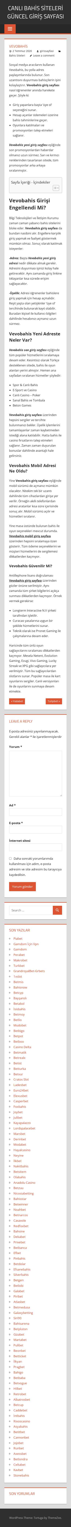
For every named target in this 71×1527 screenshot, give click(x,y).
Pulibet (18, 1345)
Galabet (18, 1291)
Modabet (19, 1144)
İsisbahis (19, 1009)
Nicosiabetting (23, 1193)
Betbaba (19, 1378)
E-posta (16, 823)
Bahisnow (20, 987)
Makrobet (20, 960)
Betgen (18, 1280)
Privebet (19, 1242)
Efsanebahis (21, 1269)
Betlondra (20, 1459)
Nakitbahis (20, 1166)
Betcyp (18, 993)
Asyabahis (20, 1426)
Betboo (18, 1041)
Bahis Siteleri (17, 55)
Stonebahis (21, 1475)
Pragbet (19, 1367)
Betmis (18, 982)
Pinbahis (19, 1258)
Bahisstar (20, 1199)
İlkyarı (17, 1361)
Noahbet (19, 1209)
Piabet (17, 938)
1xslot (17, 976)
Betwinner (20, 1204)
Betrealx (19, 1058)
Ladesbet (20, 1085)
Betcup (18, 1405)
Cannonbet (21, 1437)
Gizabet (18, 1334)
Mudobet (19, 1025)
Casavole (19, 1220)
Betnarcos (20, 1215)
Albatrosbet (21, 1399)
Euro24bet (20, 1090)
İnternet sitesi (19, 841)
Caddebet (20, 1410)
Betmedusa (21, 1307)
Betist (17, 1063)
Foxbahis (19, 1106)
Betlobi (18, 1285)
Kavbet (18, 1470)
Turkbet (19, 966)
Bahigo (18, 1372)
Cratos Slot (21, 1079)
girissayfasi (47, 51)
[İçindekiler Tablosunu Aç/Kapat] (54, 188)
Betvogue (20, 1383)
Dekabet (19, 1237)
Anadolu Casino (24, 1182)
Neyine (18, 1155)
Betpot (18, 1036)
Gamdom (20, 949)
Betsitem (19, 1172)
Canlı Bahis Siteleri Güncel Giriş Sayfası (35, 12)
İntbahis (19, 1416)
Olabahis (19, 1177)
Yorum (15, 747)
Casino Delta (22, 1047)
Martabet (20, 1340)
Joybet (18, 1112)
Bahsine (19, 1231)
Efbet (17, 1253)
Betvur (18, 1074)
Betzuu (18, 1188)
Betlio (17, 1020)
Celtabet (19, 1464)
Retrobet (19, 1394)
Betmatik (19, 1052)
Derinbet (19, 1139)
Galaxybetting (23, 1313)
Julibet (17, 1117)
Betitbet (19, 1432)
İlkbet (17, 1161)
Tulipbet (53, 701)
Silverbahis (21, 1275)
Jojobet (18, 1443)
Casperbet (20, 1101)
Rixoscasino (21, 1421)
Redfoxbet (20, 1226)
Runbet (18, 1448)
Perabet (19, 955)
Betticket (19, 1356)
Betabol (18, 1003)
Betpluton (20, 1329)
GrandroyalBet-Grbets (29, 971)
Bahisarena (21, 1323)
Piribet (18, 1296)
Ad (12, 805)
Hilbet (17, 1388)
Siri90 (17, 1318)
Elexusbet (20, 1096)
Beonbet (19, 1351)
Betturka (19, 1069)
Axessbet (20, 1454)
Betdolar (19, 1264)
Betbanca (20, 1248)
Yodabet (18, 701)
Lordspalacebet (24, 1128)
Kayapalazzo (22, 1123)
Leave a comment (43, 55)
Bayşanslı (20, 998)
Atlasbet (19, 1302)
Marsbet (19, 1134)
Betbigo (18, 1031)
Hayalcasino (21, 1150)
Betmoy (19, 1014)
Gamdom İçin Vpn (26, 944)
